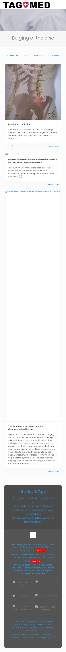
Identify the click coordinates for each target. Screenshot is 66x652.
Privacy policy (43, 637)
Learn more (53, 146)
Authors (38, 55)
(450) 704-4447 (27, 550)
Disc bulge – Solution (19, 124)
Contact (15, 637)
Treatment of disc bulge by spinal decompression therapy (26, 428)
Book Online (41, 551)
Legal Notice (28, 637)
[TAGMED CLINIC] (26, 4)
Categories (13, 55)
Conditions (46, 634)
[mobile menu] (61, 4)
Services (34, 634)
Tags (25, 55)
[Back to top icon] (33, 535)
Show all (54, 55)
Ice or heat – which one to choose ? (33, 506)
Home (15, 634)
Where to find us (33, 630)
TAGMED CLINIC (33, 621)
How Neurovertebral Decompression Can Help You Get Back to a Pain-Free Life (32, 161)
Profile (24, 634)
